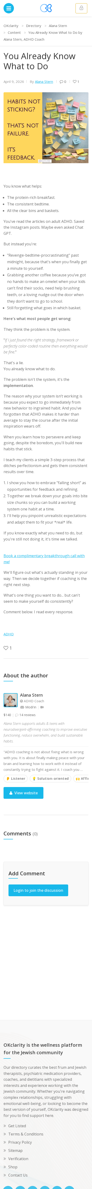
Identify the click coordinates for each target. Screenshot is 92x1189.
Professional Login (81, 8)
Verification (18, 1158)
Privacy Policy (20, 1142)
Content (14, 32)
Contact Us (18, 1175)
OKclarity (11, 25)
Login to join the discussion (38, 890)
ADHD (9, 634)
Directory (33, 25)
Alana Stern (58, 25)
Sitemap (15, 1150)
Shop (12, 1167)
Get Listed (17, 1125)
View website (25, 792)
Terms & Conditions (25, 1134)
